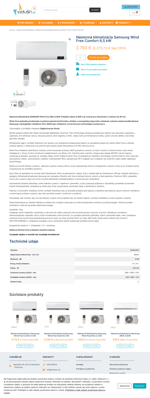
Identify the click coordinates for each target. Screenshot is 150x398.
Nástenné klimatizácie (25, 30)
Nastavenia (125, 386)
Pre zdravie (26, 23)
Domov (12, 30)
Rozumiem (139, 386)
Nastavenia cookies (118, 373)
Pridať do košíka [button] (25, 346)
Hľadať (95, 10)
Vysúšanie (88, 23)
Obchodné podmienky (119, 364)
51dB (137, 259)
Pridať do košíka (98, 57)
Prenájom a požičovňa (85, 369)
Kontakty (107, 23)
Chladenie (47, 23)
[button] (131, 7)
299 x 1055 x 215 (132, 273)
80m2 (136, 255)
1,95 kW (136, 268)
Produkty (124, 23)
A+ (133, 264)
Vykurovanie (67, 23)
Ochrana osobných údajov (120, 369)
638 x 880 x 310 (132, 277)
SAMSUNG (134, 250)
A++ (137, 264)
